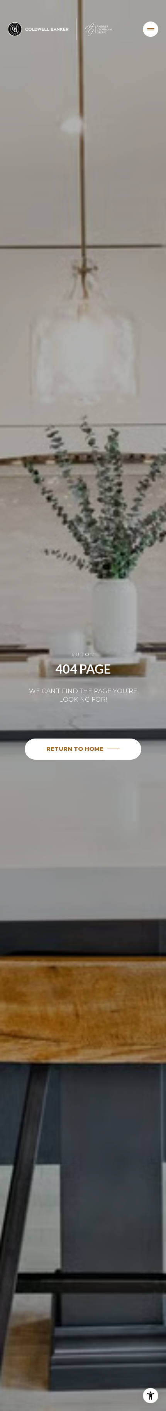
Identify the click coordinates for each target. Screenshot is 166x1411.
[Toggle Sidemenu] (150, 29)
